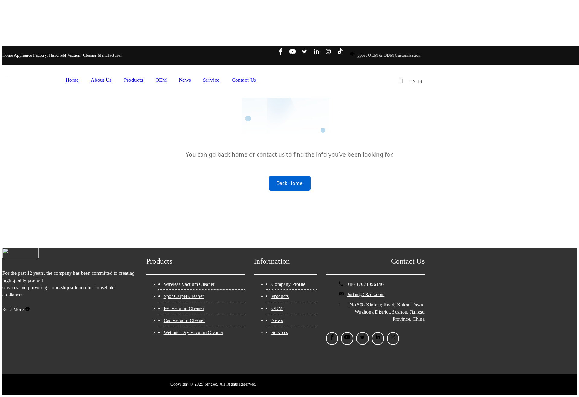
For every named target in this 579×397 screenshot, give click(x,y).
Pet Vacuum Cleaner (184, 308)
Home (72, 80)
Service (211, 80)
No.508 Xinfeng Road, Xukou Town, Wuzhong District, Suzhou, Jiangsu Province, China (387, 312)
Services (279, 332)
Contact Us (244, 80)
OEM (161, 80)
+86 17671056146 (365, 284)
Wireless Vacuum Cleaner (189, 284)
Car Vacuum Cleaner (184, 320)
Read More (13, 309)
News (185, 80)
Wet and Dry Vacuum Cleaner (193, 332)
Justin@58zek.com (366, 294)
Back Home (289, 183)
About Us (101, 80)
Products (133, 80)
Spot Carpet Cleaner (184, 296)
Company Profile (288, 284)
